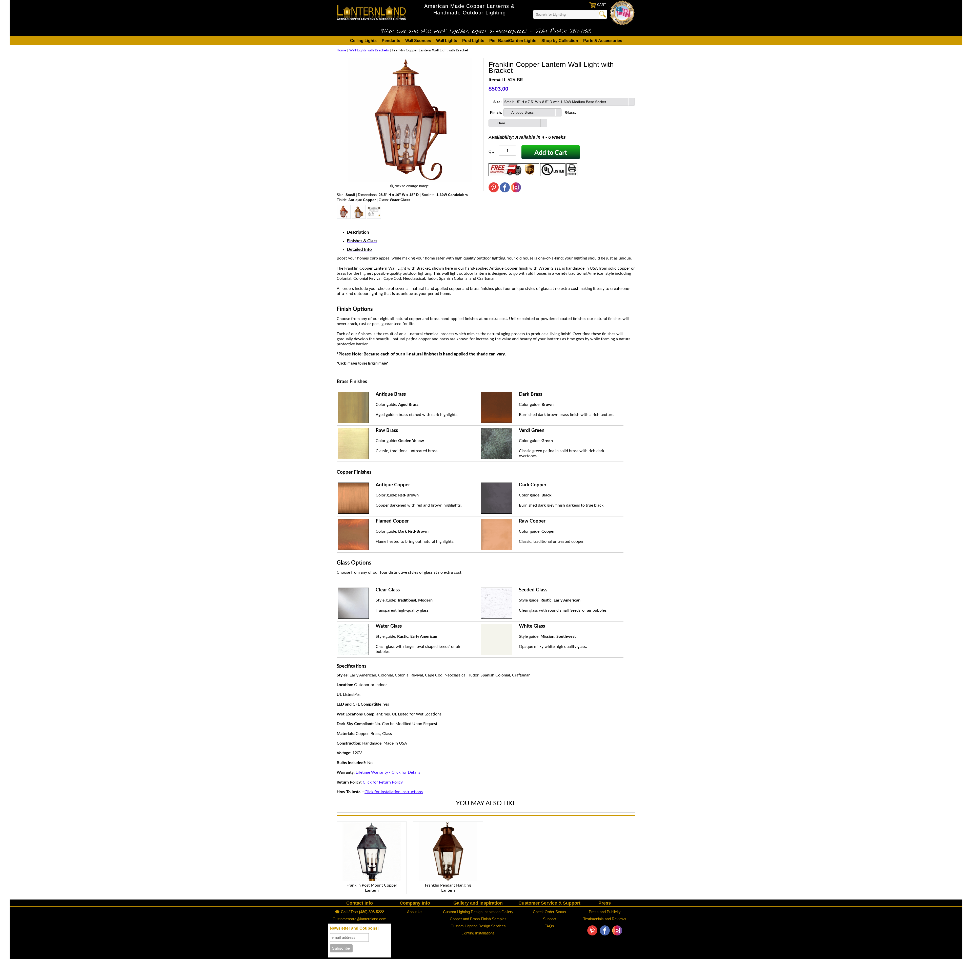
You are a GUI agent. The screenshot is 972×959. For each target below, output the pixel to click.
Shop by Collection (559, 40)
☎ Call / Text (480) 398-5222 (359, 912)
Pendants (391, 40)
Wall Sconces (418, 40)
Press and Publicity (605, 912)
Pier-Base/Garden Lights (512, 40)
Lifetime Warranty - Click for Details (388, 772)
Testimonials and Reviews (604, 919)
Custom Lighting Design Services (478, 926)
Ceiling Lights (363, 40)
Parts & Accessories (602, 40)
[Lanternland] (371, 12)
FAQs (549, 926)
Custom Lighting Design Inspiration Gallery (478, 912)
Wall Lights (446, 40)
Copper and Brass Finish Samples (478, 919)
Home (341, 50)
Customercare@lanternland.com (360, 919)
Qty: (492, 151)
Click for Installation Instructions (393, 792)
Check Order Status (549, 912)
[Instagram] (516, 191)
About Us (414, 912)
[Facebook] (505, 191)
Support (549, 919)
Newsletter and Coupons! (354, 928)
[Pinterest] (494, 191)
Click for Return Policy (383, 782)
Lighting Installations (478, 933)
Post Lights (473, 40)
